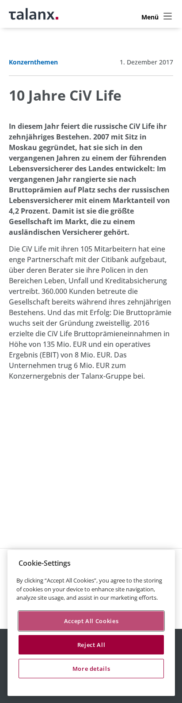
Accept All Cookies (91, 621)
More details (91, 669)
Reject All (91, 645)
